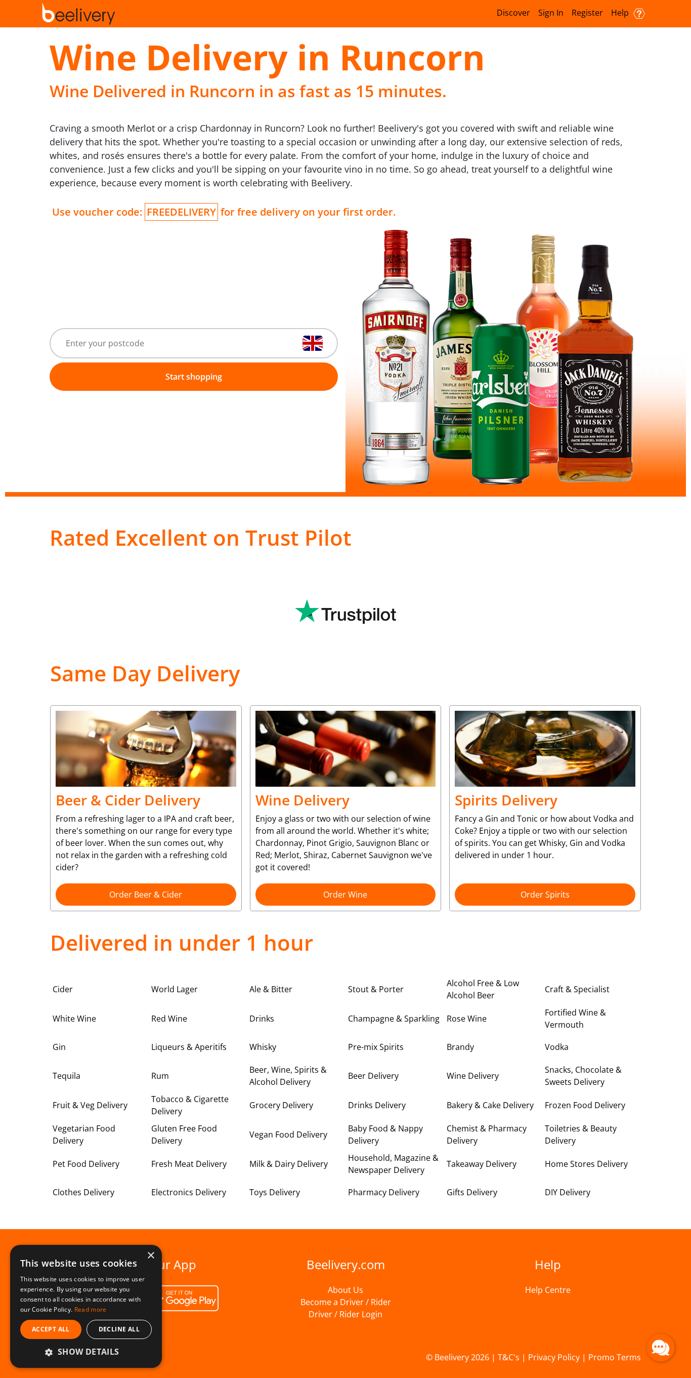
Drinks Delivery (377, 1105)
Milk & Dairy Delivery (288, 1163)
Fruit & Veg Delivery (90, 1105)
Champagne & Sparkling (394, 1018)
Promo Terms (614, 1357)
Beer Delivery (373, 1075)
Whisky (262, 1046)
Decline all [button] (119, 1329)
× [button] (150, 1256)
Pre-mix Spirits (376, 1046)
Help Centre (548, 1289)
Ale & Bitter (270, 989)
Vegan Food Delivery (288, 1134)
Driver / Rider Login (345, 1314)
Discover (513, 12)
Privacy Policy (554, 1357)
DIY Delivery (567, 1192)
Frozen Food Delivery (585, 1105)
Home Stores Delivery (586, 1163)
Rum (160, 1075)
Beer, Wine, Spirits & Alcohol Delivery (288, 1075)
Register (587, 12)
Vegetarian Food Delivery (84, 1134)
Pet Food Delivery (86, 1163)
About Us (345, 1289)
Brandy (460, 1046)
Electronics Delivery (188, 1192)
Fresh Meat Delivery (189, 1163)
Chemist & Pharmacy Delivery (487, 1134)
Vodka (557, 1046)
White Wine (74, 1018)
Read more (90, 1309)
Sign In (551, 12)
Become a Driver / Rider (345, 1302)
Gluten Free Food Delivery (184, 1134)
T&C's (509, 1357)
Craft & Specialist (577, 989)
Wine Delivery (473, 1075)
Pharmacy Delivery (383, 1192)
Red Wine (169, 1018)
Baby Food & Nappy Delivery (385, 1134)
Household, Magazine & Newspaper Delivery (393, 1164)
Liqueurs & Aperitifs (189, 1046)
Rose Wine (467, 1018)
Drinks (261, 1018)
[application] (660, 1347)
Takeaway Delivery (481, 1163)
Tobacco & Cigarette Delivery (190, 1105)
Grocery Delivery (281, 1105)
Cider (63, 989)
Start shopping (193, 376)
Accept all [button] (51, 1329)
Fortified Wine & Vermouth (575, 1018)
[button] (86, 1352)
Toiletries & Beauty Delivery (581, 1134)
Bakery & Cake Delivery (490, 1105)
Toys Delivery (274, 1192)
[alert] (86, 1306)
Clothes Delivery (83, 1192)
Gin (59, 1046)
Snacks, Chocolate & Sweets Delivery (583, 1075)
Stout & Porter (376, 989)
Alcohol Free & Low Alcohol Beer (483, 989)
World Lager (174, 989)
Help (621, 12)
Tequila (66, 1075)
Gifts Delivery (472, 1192)
